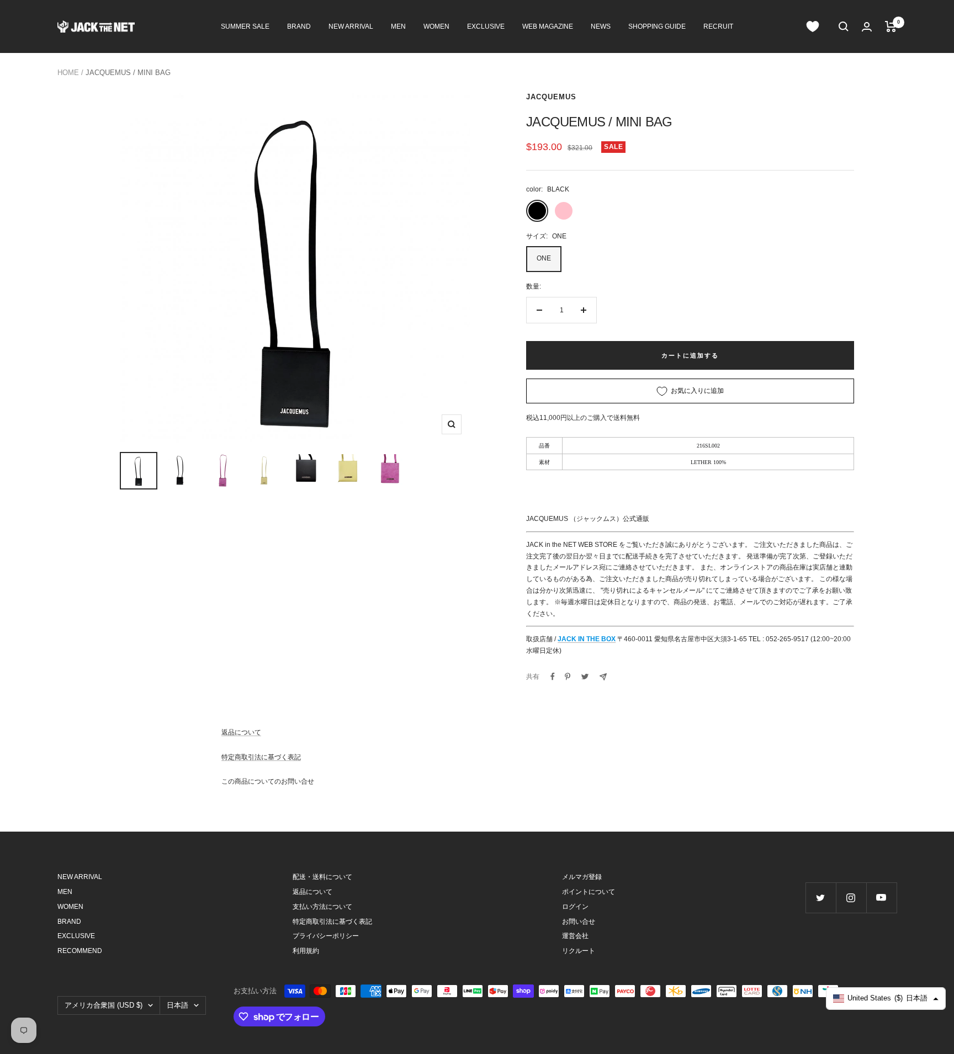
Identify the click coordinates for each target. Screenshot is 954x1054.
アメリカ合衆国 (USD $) (103, 1005)
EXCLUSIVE (486, 26)
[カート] (891, 26)
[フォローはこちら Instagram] (851, 897)
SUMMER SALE (245, 26)
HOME (68, 72)
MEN (398, 26)
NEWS (601, 26)
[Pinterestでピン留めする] (567, 676)
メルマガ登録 (582, 877)
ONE (544, 258)
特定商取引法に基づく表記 (261, 757)
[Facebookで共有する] (552, 676)
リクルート (578, 951)
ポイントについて (588, 892)
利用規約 (306, 951)
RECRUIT (718, 26)
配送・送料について (322, 877)
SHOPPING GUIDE (657, 26)
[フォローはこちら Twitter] (820, 897)
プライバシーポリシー (326, 936)
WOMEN (436, 26)
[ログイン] (867, 26)
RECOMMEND (79, 951)
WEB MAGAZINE (547, 26)
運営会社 (575, 936)
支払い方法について (322, 907)
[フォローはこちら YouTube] (881, 897)
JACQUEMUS (551, 97)
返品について (241, 732)
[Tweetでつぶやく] (585, 676)
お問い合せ (578, 921)
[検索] (844, 26)
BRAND (299, 26)
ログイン (575, 907)
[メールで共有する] (603, 676)
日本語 (177, 1005)
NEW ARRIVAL (350, 26)
